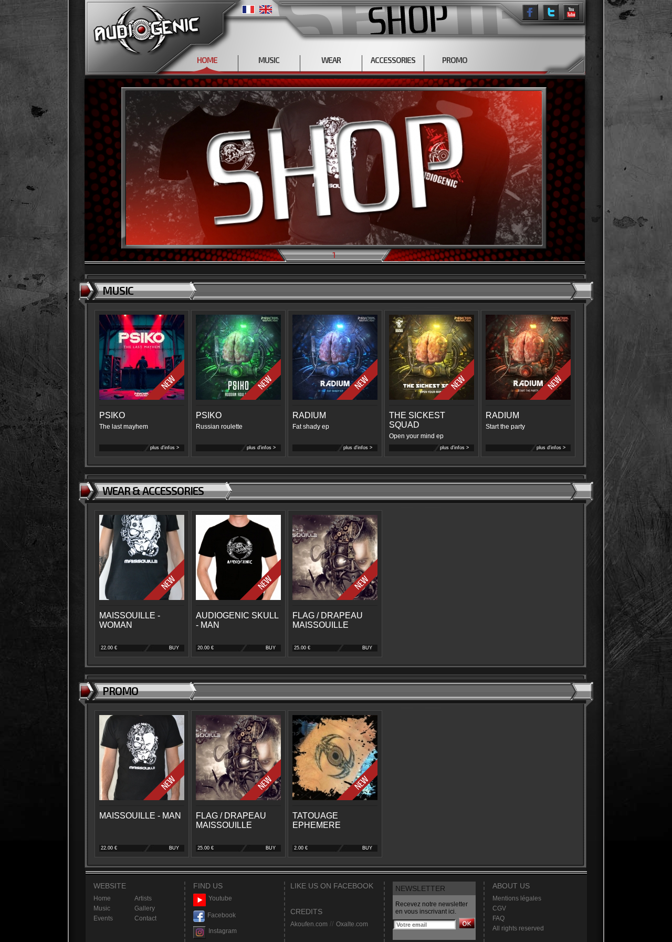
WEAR (331, 60)
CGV (499, 908)
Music (101, 908)
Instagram (222, 931)
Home (102, 898)
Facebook (221, 915)
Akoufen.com (309, 924)
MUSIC (268, 60)
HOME (207, 60)
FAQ (498, 918)
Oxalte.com (352, 924)
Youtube (220, 898)
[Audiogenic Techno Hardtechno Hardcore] (144, 27)
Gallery (144, 908)
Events (103, 918)
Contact (145, 918)
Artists (143, 898)
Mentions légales (516, 898)
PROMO (454, 60)
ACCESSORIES (393, 60)
